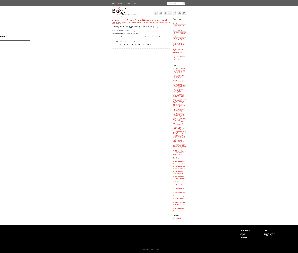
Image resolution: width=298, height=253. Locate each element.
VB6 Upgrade (181, 124)
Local (151, 22)
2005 (176, 71)
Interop (182, 99)
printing (183, 108)
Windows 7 (180, 150)
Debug (179, 88)
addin (178, 74)
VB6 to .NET (182, 123)
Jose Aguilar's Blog (179, 173)
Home (113, 3)
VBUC (180, 126)
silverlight (175, 111)
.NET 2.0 (183, 68)
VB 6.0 (181, 120)
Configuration (179, 84)
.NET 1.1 (178, 68)
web (174, 146)
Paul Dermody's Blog (180, 202)
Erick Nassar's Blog (179, 171)
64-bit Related (178, 72)
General (125, 22)
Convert (184, 85)
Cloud (174, 83)
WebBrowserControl (177, 147)
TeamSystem (176, 118)
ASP (174, 77)
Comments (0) (118, 23)
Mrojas (122, 22)
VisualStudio (178, 145)
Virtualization (177, 128)
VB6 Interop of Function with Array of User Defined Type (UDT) (179, 56)
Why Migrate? (180, 149)
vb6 (178, 122)
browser (174, 81)
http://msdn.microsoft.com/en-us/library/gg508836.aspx (134, 36)
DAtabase (182, 86)
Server (132, 22)
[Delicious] (160, 13)
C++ (185, 81)
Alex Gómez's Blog (179, 196)
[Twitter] (184, 13)
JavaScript (181, 100)
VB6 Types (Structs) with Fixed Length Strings (178, 30)
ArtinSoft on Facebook (269, 233)
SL (178, 111)
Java (177, 100)
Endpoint (144, 22)
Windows (140, 22)
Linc (174, 104)
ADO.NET (175, 75)
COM (182, 83)
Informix (178, 99)
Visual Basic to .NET (178, 134)
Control (180, 85)
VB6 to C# (175, 124)
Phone (184, 106)
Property (175, 109)
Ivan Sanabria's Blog (180, 168)
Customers (243, 235)
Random (179, 109)
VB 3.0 (174, 120)
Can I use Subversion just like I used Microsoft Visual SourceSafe (179, 40)
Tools (180, 118)
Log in (134, 3)
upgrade (174, 119)
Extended (179, 91)
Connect (165, 22)
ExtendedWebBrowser (178, 94)
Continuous (175, 85)
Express (175, 91)
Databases (175, 88)
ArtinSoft (181, 76)
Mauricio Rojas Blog (180, 208)
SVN (174, 116)
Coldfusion (178, 83)
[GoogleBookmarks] (170, 13)
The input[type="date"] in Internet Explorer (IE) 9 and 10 (179, 44)
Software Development (178, 112)
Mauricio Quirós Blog (180, 161)
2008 (147, 22)
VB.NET (175, 122)
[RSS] (179, 13)
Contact (127, 3)
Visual (174, 130)
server (177, 110)
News (177, 105)
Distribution (181, 89)
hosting (179, 97)
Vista (135, 22)
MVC (174, 105)
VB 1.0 (180, 119)
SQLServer (181, 115)
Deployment (175, 89)
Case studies (243, 237)
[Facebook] (165, 13)
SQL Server (175, 115)
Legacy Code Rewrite (181, 102)
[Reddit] (174, 13)
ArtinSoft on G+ (267, 234)
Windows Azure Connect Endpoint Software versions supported (140, 20)
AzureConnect (155, 22)
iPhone (174, 100)
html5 (183, 97)
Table (181, 116)
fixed (184, 94)
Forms (174, 95)
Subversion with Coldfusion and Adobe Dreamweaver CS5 (179, 49)
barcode (182, 80)
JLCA (174, 101)
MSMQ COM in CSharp (178, 52)
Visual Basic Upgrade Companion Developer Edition (179, 140)
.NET (174, 68)
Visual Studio (176, 144)
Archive (120, 3)
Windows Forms (176, 151)
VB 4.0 (178, 120)
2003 (168, 22)
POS (174, 108)
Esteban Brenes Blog (180, 166)
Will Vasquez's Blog (179, 176)
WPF (181, 154)
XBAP (184, 154)
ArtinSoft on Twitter (268, 235)
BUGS (178, 81)
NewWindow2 (182, 105)
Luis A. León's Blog (179, 211)
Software (160, 22)
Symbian (177, 116)
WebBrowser (183, 146)
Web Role (177, 146)
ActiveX (174, 74)
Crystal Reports (176, 86)
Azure (137, 22)
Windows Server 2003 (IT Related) (179, 152)
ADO (181, 74)
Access (183, 72)
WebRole (175, 149)
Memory (177, 104)
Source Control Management (178, 114)
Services (242, 233)
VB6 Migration (178, 122)
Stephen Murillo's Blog (180, 163)
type (184, 118)
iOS (185, 99)
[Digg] (156, 13)
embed (176, 90)
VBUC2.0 (180, 127)
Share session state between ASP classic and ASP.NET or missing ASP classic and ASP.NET (179, 34)
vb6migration (176, 126)
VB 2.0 (183, 119)
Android (179, 75)
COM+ (174, 84)
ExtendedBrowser (177, 93)
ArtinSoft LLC (147, 249)
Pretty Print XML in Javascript (177, 60)
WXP (113, 23)
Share (180, 110)
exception (181, 90)
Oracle (180, 106)
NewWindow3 (176, 106)
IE (173, 99)
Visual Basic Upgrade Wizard (178, 142)
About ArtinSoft (245, 230)
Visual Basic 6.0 (180, 132)
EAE (174, 90)
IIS (175, 99)
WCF (183, 145)
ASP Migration (178, 77)
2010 (182, 71)
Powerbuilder (178, 108)
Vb (177, 119)
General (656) (178, 218)
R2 (162, 22)
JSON (174, 102)
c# (182, 81)
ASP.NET (175, 79)
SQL (184, 114)
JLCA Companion (180, 101)
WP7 (179, 154)
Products (242, 234)
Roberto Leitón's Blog (180, 178)
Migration (182, 104)
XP (149, 22)
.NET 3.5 (175, 70)
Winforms (175, 154)
